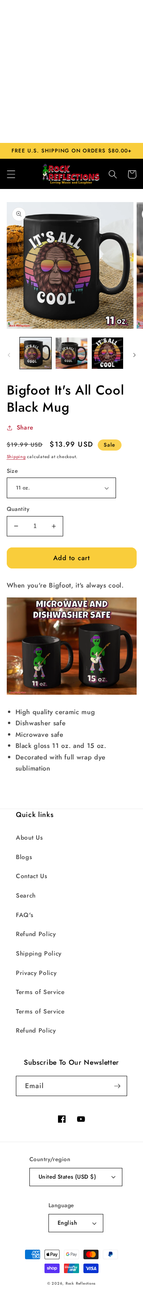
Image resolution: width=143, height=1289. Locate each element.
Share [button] (25, 427)
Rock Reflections (81, 1283)
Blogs (24, 857)
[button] (10, 174)
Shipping (16, 456)
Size (12, 471)
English (67, 1223)
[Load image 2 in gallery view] (71, 353)
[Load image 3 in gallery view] (108, 353)
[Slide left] (8, 355)
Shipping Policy (39, 953)
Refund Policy (36, 934)
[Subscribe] (117, 1086)
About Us (29, 837)
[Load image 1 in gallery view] (36, 353)
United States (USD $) (67, 1177)
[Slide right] (134, 355)
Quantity (18, 509)
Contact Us (32, 876)
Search (26, 895)
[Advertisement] (71, 71)
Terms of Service (40, 992)
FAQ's (24, 915)
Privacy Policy (36, 973)
